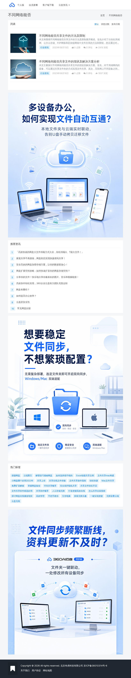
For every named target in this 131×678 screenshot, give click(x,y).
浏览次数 (105, 24)
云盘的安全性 (23, 302)
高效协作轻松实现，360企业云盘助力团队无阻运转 (42, 283)
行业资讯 (44, 47)
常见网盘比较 (24, 308)
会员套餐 (33, 5)
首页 (102, 15)
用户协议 (36, 670)
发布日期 (116, 24)
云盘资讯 (63, 5)
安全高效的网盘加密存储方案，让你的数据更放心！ (42, 264)
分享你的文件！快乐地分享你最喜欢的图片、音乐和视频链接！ (47, 277)
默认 (97, 24)
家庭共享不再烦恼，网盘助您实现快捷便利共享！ (41, 258)
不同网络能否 (115, 15)
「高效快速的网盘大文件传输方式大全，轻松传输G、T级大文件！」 (50, 252)
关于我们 (25, 670)
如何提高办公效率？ (26, 295)
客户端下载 (48, 5)
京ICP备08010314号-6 (95, 665)
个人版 (20, 5)
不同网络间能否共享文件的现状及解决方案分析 (69, 61)
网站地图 (47, 670)
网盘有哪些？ (23, 289)
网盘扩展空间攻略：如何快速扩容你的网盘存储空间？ (43, 270)
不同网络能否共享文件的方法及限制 (62, 35)
